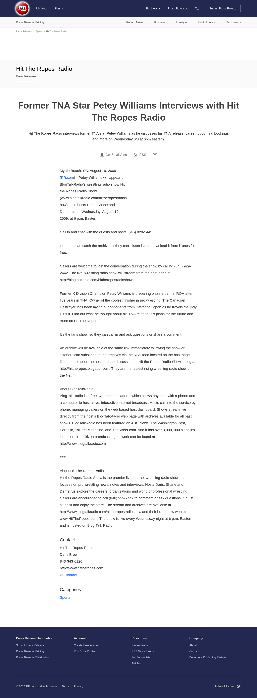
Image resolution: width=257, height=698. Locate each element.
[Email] (155, 154)
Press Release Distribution (33, 657)
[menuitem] (197, 8)
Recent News (140, 645)
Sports (39, 31)
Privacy (78, 686)
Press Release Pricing (30, 651)
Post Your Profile (84, 651)
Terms (66, 686)
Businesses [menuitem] (153, 8)
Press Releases (24, 31)
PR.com (67, 178)
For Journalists (141, 657)
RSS (142, 154)
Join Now (41, 8)
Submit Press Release (223, 8)
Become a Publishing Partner (207, 657)
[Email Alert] (103, 154)
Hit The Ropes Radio (56, 31)
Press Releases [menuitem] (178, 8)
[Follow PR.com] (237, 686)
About (193, 645)
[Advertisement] (128, 46)
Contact (70, 575)
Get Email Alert (116, 154)
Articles (136, 663)
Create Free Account (87, 645)
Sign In (58, 8)
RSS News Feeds (143, 651)
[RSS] (136, 154)
